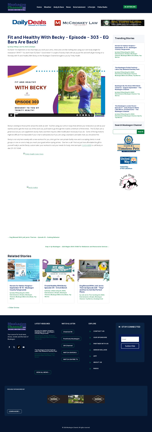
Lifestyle (91, 7)
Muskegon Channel (130, 74)
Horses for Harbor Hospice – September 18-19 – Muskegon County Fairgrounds (22, 288)
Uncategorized (98, 299)
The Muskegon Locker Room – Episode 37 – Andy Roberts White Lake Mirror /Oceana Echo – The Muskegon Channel (127, 108)
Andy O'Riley (14, 47)
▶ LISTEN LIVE (130, 7)
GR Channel (68, 345)
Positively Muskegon (71, 339)
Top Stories (89, 299)
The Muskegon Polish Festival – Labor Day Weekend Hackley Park (127, 68)
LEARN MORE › (14, 411)
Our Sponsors (100, 337)
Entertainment (79, 7)
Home (39, 7)
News (68, 7)
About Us (97, 362)
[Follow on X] (14, 347)
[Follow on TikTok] (18, 347)
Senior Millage (100, 350)
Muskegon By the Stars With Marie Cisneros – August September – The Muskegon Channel (128, 87)
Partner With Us (100, 344)
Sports (139, 116)
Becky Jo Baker (51, 290)
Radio (96, 368)
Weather (47, 7)
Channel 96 (67, 332)
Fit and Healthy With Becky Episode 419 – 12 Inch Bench (56, 287)
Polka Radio (102, 7)
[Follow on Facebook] (9, 347)
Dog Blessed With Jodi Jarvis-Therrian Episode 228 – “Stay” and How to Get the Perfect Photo (92, 289)
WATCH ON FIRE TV (70, 359)
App (95, 356)
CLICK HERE (86, 145)
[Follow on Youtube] (23, 347)
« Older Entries (13, 307)
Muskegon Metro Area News (24, 296)
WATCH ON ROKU (70, 352)
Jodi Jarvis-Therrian (88, 295)
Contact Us (98, 331)
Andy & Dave (59, 7)
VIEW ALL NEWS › (42, 372)
